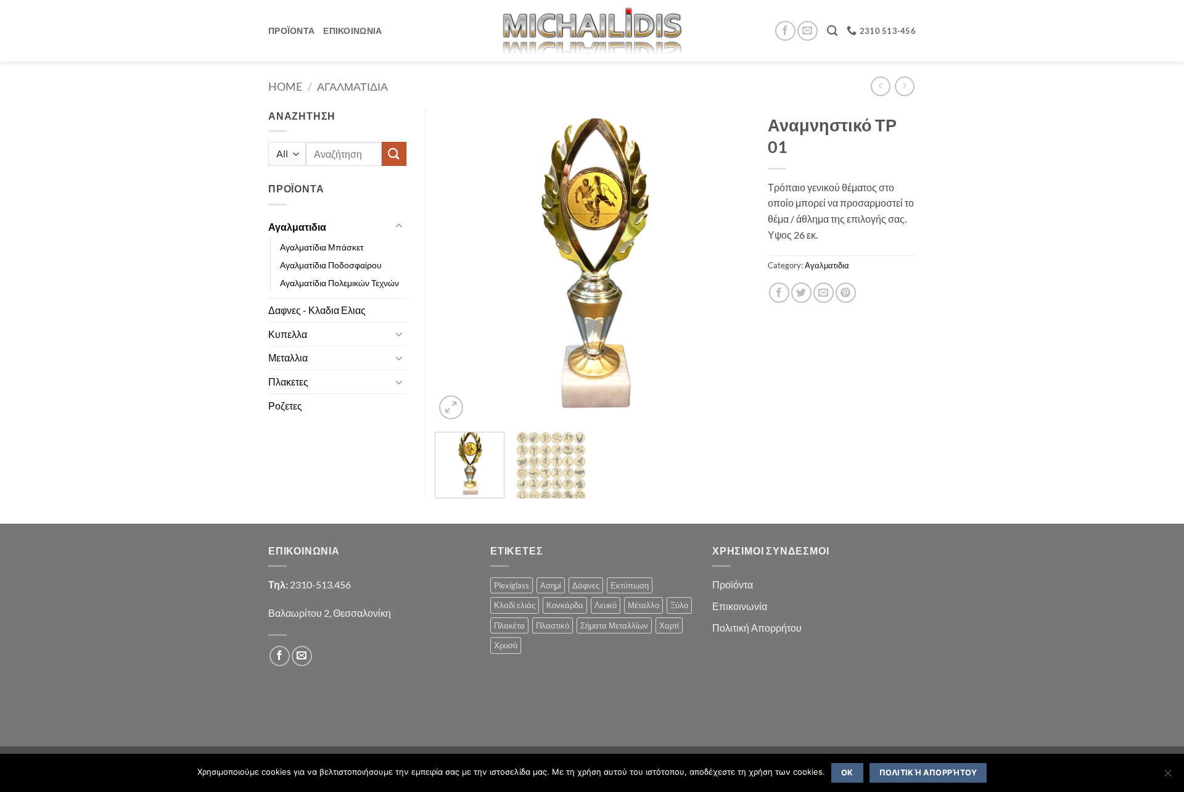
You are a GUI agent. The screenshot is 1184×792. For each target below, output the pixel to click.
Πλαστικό (552, 625)
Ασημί (550, 585)
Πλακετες (288, 381)
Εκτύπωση (629, 585)
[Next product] (880, 86)
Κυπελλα (287, 334)
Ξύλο (679, 605)
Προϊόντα (732, 584)
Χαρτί (669, 625)
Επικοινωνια (352, 30)
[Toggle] (399, 226)
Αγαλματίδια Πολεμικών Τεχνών (339, 283)
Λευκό (605, 605)
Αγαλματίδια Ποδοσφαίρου (331, 265)
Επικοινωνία (739, 606)
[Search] (832, 31)
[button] (451, 407)
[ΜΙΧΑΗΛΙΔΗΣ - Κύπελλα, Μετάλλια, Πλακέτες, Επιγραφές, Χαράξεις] (592, 30)
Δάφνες (585, 585)
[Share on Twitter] (801, 293)
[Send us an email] (807, 31)
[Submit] (394, 154)
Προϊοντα (291, 30)
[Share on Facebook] (779, 293)
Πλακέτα (509, 625)
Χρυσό (505, 645)
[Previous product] (904, 86)
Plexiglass (511, 585)
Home (285, 86)
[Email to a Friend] (823, 293)
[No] (1167, 776)
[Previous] (456, 265)
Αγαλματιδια (352, 86)
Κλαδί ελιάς (514, 605)
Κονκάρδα (564, 605)
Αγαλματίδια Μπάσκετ (322, 247)
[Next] (728, 265)
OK (847, 772)
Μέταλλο (643, 605)
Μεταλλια (288, 357)
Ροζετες (285, 405)
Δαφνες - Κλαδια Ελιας (317, 310)
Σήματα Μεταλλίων (614, 625)
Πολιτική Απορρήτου (757, 627)
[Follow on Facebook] (785, 31)
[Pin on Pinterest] (846, 293)
